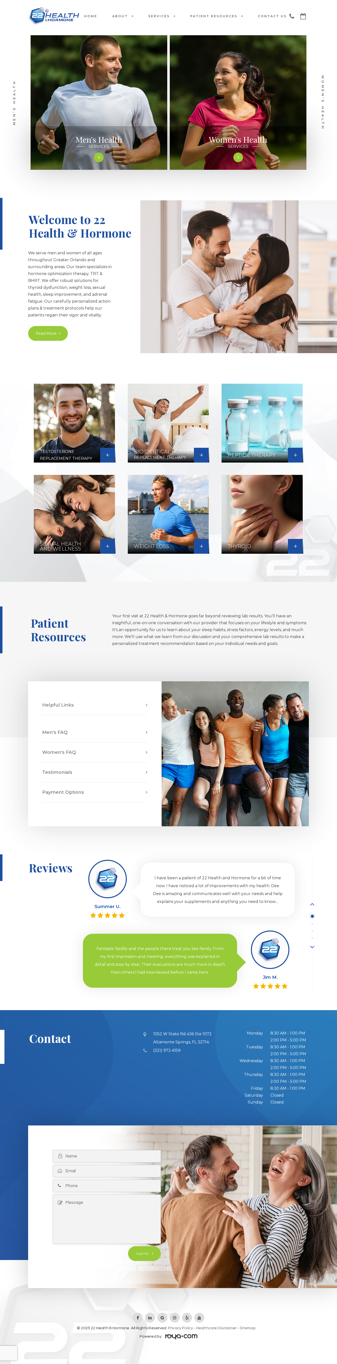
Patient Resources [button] (213, 16)
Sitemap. (248, 1328)
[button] (312, 903)
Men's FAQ (55, 732)
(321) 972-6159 (167, 1050)
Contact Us (272, 16)
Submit (143, 1253)
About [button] (120, 16)
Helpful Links (58, 705)
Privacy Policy (180, 1328)
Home (90, 16)
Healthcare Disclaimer (216, 1328)
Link (145, 866)
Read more (46, 333)
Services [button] (159, 16)
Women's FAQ (59, 752)
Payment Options (63, 792)
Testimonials (57, 772)
